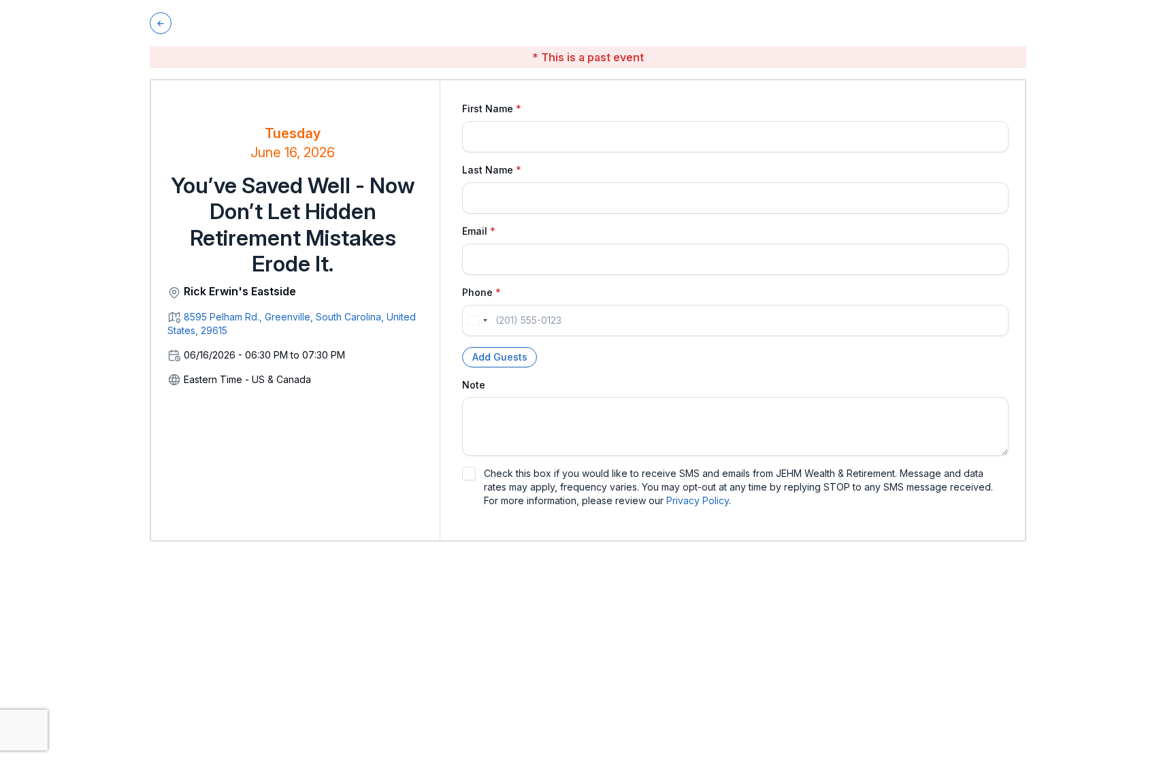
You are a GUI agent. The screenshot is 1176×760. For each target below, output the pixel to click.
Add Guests (499, 357)
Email (474, 231)
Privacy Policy (697, 500)
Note (473, 385)
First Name (487, 108)
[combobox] (477, 320)
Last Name (487, 170)
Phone (477, 292)
